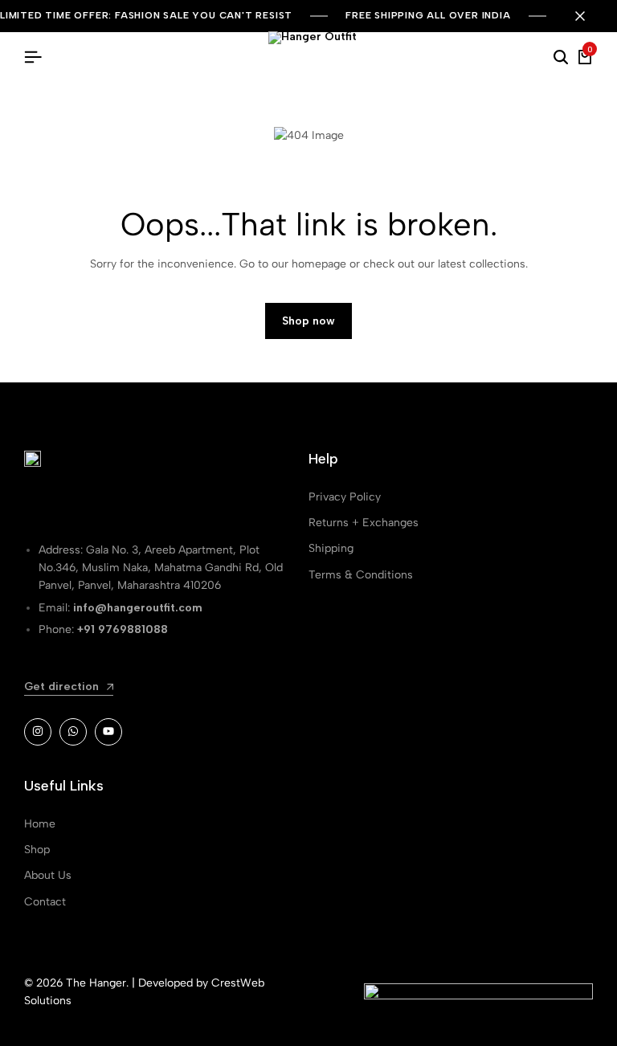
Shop (37, 849)
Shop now (308, 321)
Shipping (330, 548)
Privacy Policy (344, 497)
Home (39, 824)
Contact (45, 902)
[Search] (561, 58)
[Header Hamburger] (33, 57)
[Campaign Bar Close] (588, 16)
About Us (48, 875)
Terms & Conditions (360, 575)
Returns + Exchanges (363, 522)
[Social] (37, 732)
